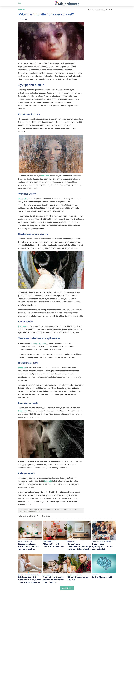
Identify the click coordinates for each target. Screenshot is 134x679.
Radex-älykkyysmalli (102, 577)
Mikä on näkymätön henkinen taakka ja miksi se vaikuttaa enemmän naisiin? (29, 580)
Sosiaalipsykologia (74, 575)
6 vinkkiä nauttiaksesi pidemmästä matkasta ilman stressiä (53, 579)
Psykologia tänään (25, 542)
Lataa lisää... (67, 588)
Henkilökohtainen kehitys (101, 542)
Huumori (22, 368)
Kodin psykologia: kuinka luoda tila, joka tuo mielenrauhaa (28, 546)
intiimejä (48, 481)
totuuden (45, 176)
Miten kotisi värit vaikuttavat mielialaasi (53, 545)
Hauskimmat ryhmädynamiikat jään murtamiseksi (102, 546)
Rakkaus (22, 326)
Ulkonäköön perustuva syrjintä (78, 578)
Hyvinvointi (21, 9)
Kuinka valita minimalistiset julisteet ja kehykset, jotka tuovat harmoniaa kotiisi (79, 546)
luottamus (22, 411)
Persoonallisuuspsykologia (28, 575)
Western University (39, 343)
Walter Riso (23, 199)
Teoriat (95, 575)
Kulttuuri (71, 542)
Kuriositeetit (48, 575)
